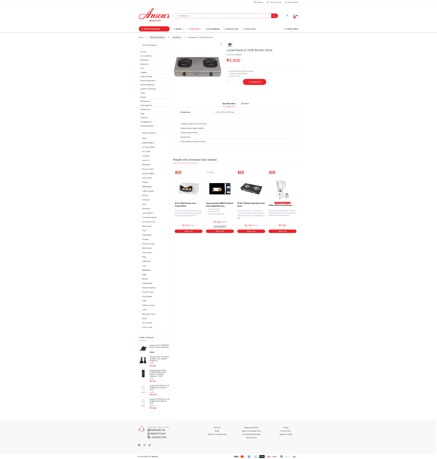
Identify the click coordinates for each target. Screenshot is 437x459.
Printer (142, 93)
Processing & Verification (251, 434)
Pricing (285, 427)
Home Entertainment (147, 81)
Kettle (144, 274)
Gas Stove (176, 37)
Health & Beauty (146, 76)
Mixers (144, 318)
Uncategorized (145, 122)
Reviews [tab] (245, 104)
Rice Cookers (147, 323)
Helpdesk (258, 2)
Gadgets (143, 72)
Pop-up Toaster (148, 169)
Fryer (144, 266)
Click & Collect (291, 29)
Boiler (144, 257)
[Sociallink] (139, 445)
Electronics (144, 64)
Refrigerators (145, 101)
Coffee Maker (147, 283)
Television (144, 118)
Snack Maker (147, 235)
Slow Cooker (147, 178)
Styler (142, 113)
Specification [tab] (228, 104)
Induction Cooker (148, 305)
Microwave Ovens (149, 314)
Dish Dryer (146, 209)
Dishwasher (144, 60)
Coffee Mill (146, 261)
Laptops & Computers (148, 89)
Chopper (145, 239)
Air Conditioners (146, 56)
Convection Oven (148, 222)
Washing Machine (146, 126)
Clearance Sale (230, 29)
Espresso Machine (149, 288)
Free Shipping (213, 29)
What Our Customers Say (217, 434)
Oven (144, 230)
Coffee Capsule (148, 191)
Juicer (144, 310)
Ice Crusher (146, 151)
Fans (142, 68)
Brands (177, 29)
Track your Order (273, 2)
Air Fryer (145, 195)
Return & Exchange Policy (251, 431)
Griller (144, 301)
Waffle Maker (147, 187)
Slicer (144, 204)
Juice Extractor (147, 213)
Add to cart (256, 82)
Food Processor (148, 292)
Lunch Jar (145, 160)
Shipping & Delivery (251, 427)
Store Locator (249, 29)
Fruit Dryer (146, 200)
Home (141, 37)
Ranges (143, 97)
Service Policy (251, 438)
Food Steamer (147, 296)
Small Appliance (146, 105)
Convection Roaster (149, 217)
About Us (217, 427)
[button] (221, 44)
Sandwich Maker (148, 173)
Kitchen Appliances (157, 37)
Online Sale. (194, 29)
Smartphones (145, 109)
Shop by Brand (291, 2)
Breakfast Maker (148, 143)
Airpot (144, 138)
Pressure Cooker (148, 244)
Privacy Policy (286, 431)
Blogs (217, 431)
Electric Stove (147, 248)
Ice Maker (146, 156)
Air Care (143, 52)
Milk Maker (146, 165)
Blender (145, 279)
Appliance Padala (285, 434)
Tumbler (145, 182)
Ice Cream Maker (148, 147)
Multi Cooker (146, 226)
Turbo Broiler (147, 252)
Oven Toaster (147, 327)
